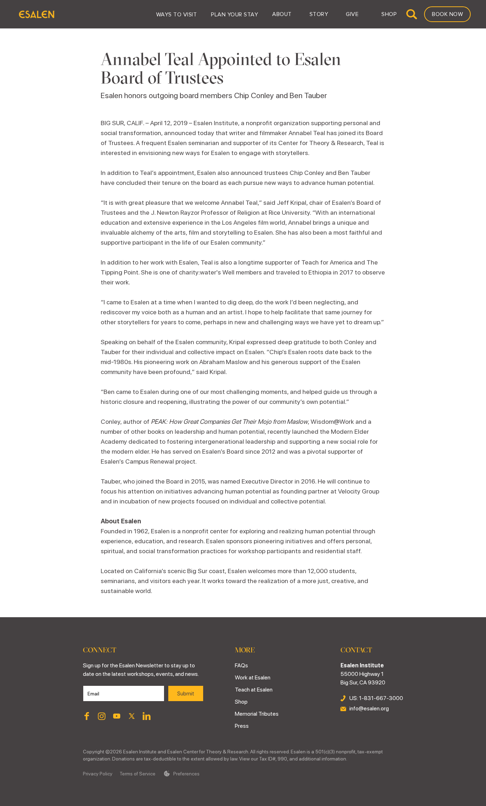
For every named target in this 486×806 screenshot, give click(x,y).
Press (242, 725)
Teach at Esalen (254, 689)
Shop (241, 701)
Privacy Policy (97, 773)
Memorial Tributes (257, 713)
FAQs (241, 665)
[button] (176, 14)
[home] (36, 14)
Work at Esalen (252, 677)
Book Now (447, 14)
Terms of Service (137, 773)
